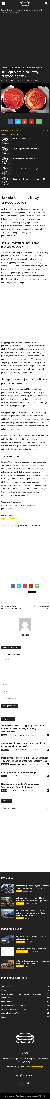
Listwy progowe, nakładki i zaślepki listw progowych (26, 68)
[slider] (9, 525)
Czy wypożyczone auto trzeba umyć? (19, 772)
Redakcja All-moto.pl (16, 735)
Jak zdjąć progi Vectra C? (22, 138)
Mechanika (5, 68)
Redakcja (9, 80)
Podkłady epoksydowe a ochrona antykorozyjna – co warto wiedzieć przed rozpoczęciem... (30, 912)
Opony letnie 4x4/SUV (10, 1013)
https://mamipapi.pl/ (9, 518)
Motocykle (5, 750)
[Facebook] (21, 1083)
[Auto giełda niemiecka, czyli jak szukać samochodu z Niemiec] (7, 964)
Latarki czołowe (22, 951)
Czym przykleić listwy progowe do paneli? (29, 179)
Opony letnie (6, 1001)
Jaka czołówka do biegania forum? (31, 949)
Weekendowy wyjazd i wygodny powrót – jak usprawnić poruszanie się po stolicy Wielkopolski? (23, 728)
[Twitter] (28, 1083)
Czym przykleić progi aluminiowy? (26, 149)
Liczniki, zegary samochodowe (14, 1009)
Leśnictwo (5, 997)
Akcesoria (5, 764)
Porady (4, 735)
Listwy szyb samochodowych (13, 1005)
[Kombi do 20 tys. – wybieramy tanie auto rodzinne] (7, 939)
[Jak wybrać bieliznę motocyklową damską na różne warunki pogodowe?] (7, 901)
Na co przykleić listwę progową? (25, 169)
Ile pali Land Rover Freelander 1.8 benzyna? (11, 607)
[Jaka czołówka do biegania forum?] (7, 951)
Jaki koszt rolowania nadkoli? (24, 159)
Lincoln (4, 1017)
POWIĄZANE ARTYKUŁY (11, 131)
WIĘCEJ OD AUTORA (9, 134)
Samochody (6, 986)
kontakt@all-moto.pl (34, 1067)
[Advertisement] (25, 40)
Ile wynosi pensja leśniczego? (41, 607)
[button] (46, 3)
